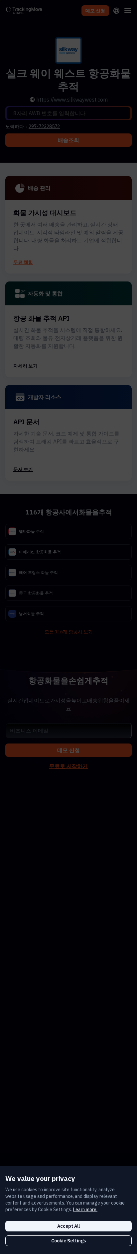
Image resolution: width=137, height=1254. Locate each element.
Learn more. (85, 1210)
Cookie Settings (68, 1241)
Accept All (68, 1226)
